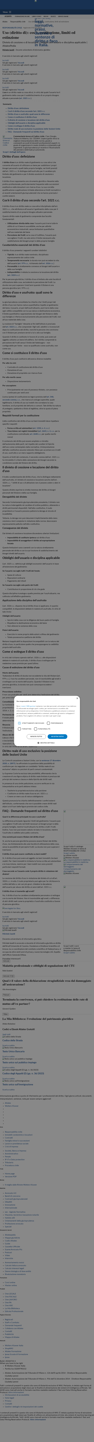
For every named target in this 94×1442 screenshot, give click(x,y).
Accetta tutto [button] (57, 736)
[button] (47, 742)
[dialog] (47, 721)
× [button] (77, 698)
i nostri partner (28, 706)
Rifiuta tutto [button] (36, 736)
